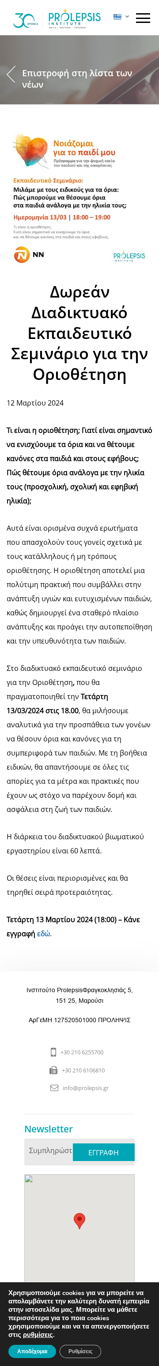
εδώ (43, 933)
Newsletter (48, 1129)
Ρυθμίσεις (80, 1351)
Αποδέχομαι (32, 1351)
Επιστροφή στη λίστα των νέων (77, 78)
